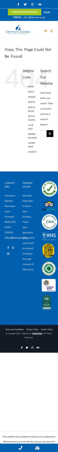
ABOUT (31, 91)
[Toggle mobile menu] (51, 31)
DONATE (32, 96)
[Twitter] (13, 247)
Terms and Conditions (14, 329)
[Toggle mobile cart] (45, 31)
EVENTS (31, 102)
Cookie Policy (47, 329)
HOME (31, 86)
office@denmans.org (34, 17)
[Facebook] (8, 247)
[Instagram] (8, 253)
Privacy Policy (33, 329)
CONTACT (32, 151)
